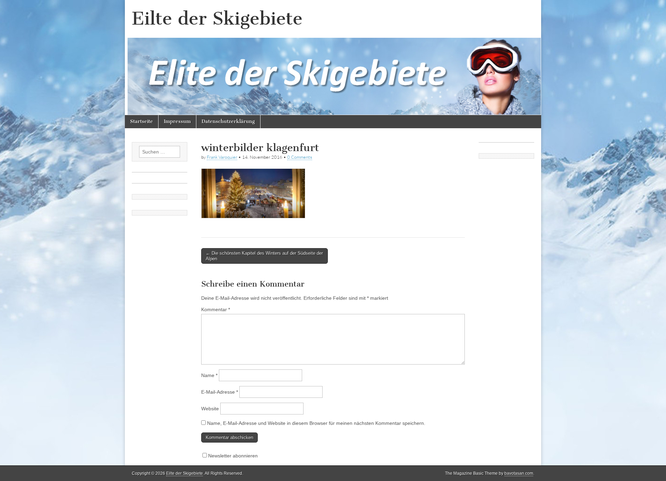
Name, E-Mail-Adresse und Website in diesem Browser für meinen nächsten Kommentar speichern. (316, 423)
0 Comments (299, 157)
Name (209, 375)
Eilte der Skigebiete (217, 18)
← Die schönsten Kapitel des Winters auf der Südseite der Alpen (264, 256)
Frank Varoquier (222, 157)
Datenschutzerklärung (228, 121)
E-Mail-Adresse (219, 392)
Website (210, 408)
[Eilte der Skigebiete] (333, 57)
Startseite (141, 121)
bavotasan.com (518, 473)
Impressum (177, 121)
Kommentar (215, 309)
